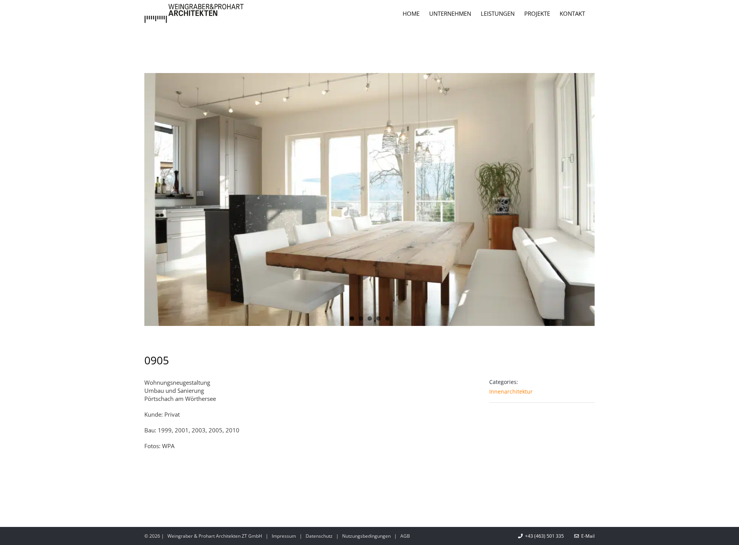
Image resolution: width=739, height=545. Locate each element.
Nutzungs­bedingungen (366, 536)
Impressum (284, 536)
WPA (168, 446)
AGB (405, 536)
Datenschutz (319, 536)
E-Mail (587, 536)
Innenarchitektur (511, 391)
